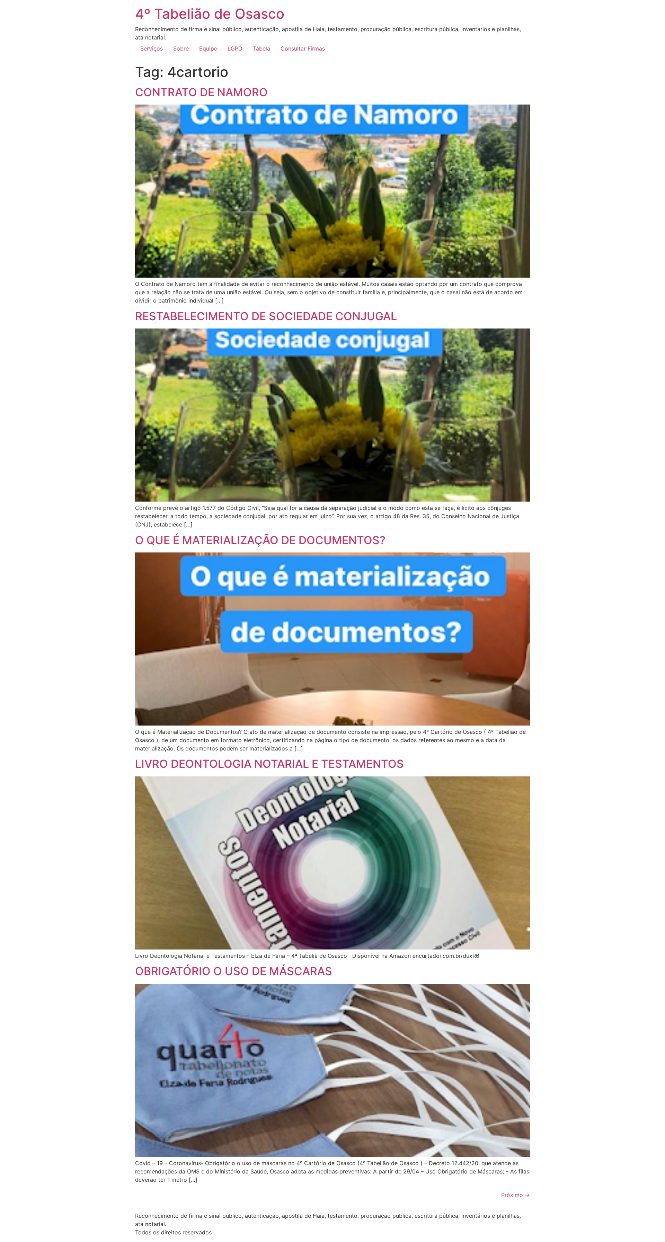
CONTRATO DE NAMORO (201, 92)
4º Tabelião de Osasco (209, 13)
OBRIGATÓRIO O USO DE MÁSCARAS (233, 971)
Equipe (208, 48)
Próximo (515, 1194)
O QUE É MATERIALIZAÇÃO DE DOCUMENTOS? (260, 540)
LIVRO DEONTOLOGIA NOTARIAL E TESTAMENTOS (269, 764)
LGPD (235, 48)
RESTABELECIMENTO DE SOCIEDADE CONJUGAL (266, 316)
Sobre (181, 48)
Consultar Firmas (303, 48)
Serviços (151, 48)
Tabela (261, 48)
